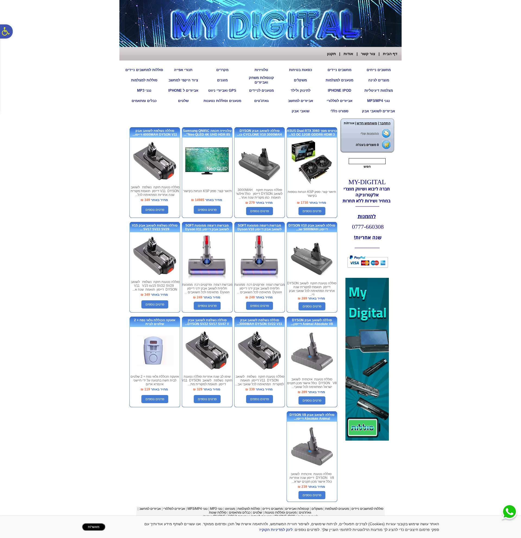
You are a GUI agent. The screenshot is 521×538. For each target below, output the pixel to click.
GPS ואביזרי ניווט (222, 90)
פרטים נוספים (312, 211)
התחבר (385, 123)
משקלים (300, 80)
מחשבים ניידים (339, 70)
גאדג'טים (261, 101)
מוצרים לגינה (378, 80)
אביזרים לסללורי (339, 101)
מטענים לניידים (261, 90)
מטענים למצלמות (339, 80)
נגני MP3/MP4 (378, 101)
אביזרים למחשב (300, 101)
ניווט (228, 509)
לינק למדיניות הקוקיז (276, 529)
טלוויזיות (261, 70)
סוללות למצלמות (144, 80)
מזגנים (222, 80)
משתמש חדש (367, 123)
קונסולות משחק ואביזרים (261, 80)
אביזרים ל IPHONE (183, 90)
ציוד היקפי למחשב (183, 80)
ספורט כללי (339, 111)
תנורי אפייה (183, 70)
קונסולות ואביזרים (297, 509)
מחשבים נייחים (379, 70)
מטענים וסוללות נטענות (222, 101)
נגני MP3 (144, 90)
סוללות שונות (218, 512)
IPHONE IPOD (339, 90)
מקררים (222, 70)
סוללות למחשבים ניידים (144, 70)
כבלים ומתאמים (144, 101)
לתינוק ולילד (300, 90)
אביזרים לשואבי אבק (378, 111)
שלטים (183, 101)
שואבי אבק (300, 111)
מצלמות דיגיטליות (378, 90)
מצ (233, 509)
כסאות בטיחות (300, 70)
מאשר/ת (93, 527)
